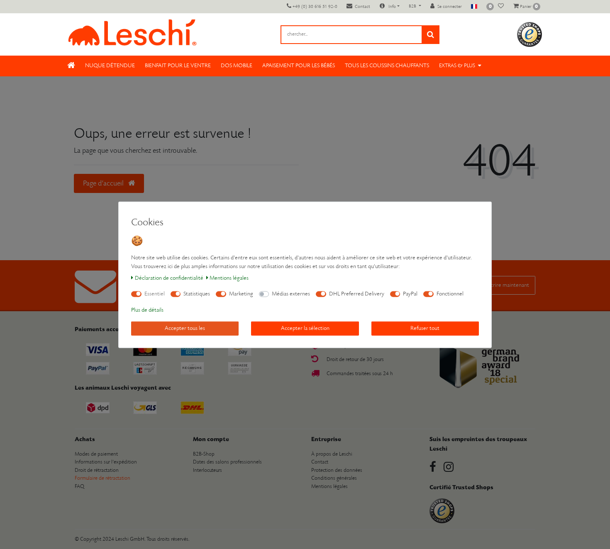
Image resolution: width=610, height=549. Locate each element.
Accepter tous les (185, 328)
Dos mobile (236, 65)
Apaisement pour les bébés (298, 65)
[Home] (71, 66)
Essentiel (154, 293)
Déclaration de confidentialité (169, 277)
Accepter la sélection (305, 328)
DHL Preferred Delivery (356, 293)
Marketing (241, 293)
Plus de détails (147, 309)
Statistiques (196, 293)
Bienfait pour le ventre (178, 65)
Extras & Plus (457, 66)
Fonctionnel (450, 293)
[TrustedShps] (529, 34)
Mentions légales (229, 277)
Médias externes (291, 293)
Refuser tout (424, 328)
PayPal (410, 293)
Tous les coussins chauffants (387, 65)
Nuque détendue (110, 65)
